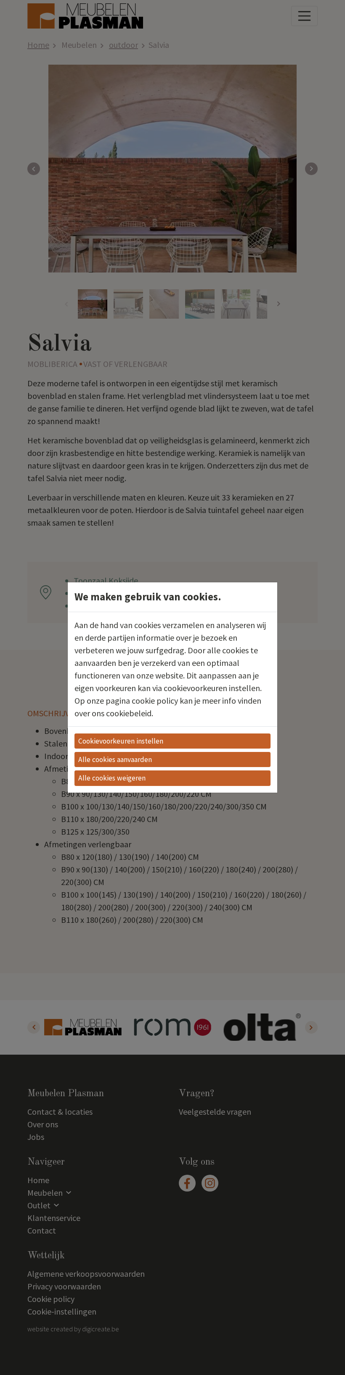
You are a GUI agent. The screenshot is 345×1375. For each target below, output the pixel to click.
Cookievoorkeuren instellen (120, 741)
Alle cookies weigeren (112, 778)
